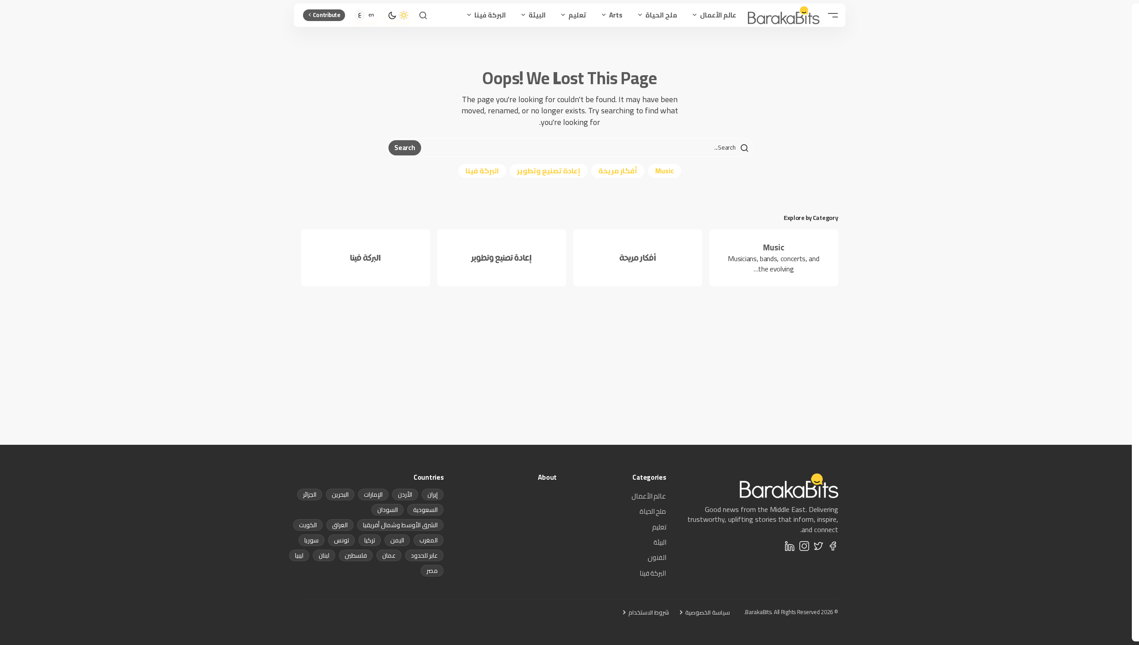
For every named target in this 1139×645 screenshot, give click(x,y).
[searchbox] (586, 148)
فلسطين (356, 555)
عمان (389, 555)
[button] (833, 15)
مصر (432, 570)
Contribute (327, 14)
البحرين (340, 494)
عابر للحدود (424, 555)
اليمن (397, 540)
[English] (371, 15)
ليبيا (299, 555)
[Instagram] (804, 546)
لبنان (324, 555)
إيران (432, 494)
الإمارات (373, 494)
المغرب (428, 540)
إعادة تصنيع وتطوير (548, 170)
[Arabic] (359, 15)
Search (404, 147)
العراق (340, 525)
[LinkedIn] (790, 546)
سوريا (311, 540)
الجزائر (309, 494)
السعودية (425, 510)
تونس (341, 540)
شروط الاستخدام (648, 612)
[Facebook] (833, 546)
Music (664, 170)
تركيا (369, 540)
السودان (387, 510)
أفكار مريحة (617, 170)
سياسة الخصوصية (707, 612)
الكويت (308, 525)
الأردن (405, 494)
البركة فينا (482, 170)
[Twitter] (818, 546)
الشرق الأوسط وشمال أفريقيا (400, 525)
